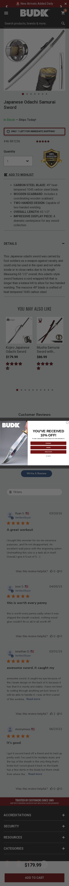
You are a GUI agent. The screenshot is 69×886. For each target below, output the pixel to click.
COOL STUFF (48, 451)
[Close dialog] (67, 422)
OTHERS (48, 455)
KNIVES (48, 447)
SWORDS (48, 443)
